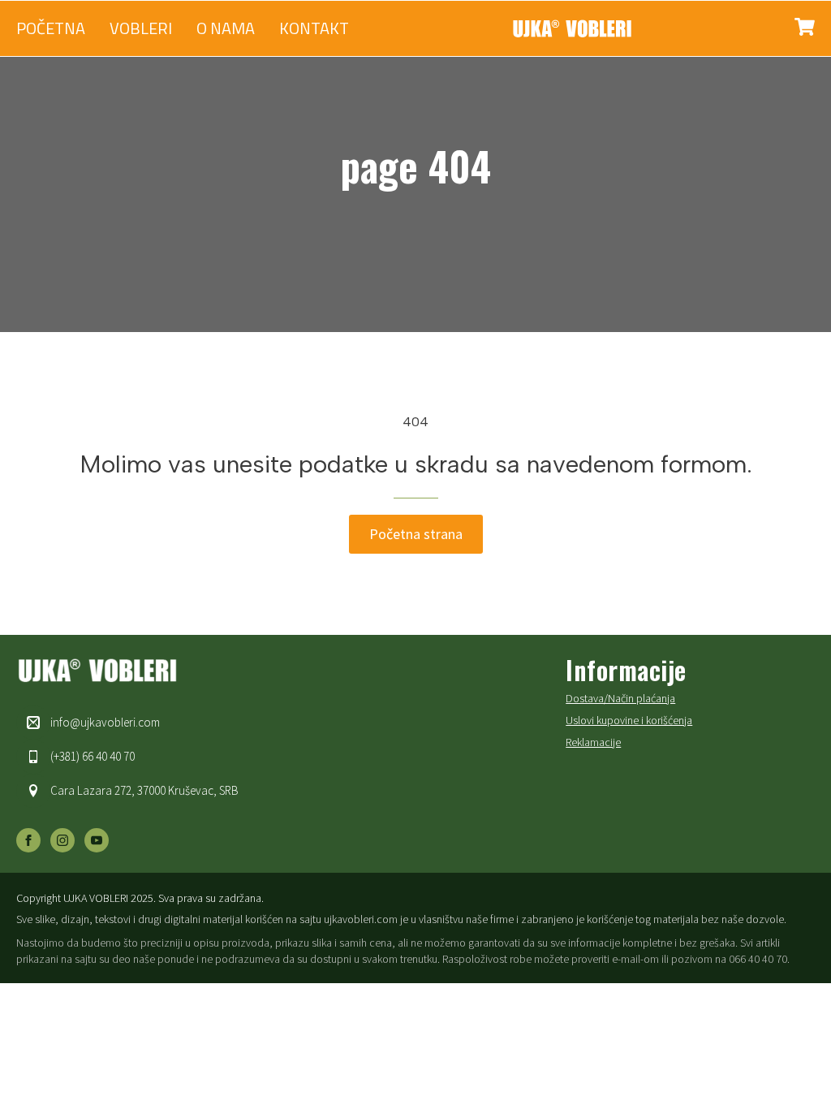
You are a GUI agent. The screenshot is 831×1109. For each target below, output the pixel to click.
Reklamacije (593, 742)
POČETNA (50, 28)
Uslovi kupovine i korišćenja (629, 720)
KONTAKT (314, 28)
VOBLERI (141, 28)
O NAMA (225, 28)
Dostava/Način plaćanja (620, 698)
